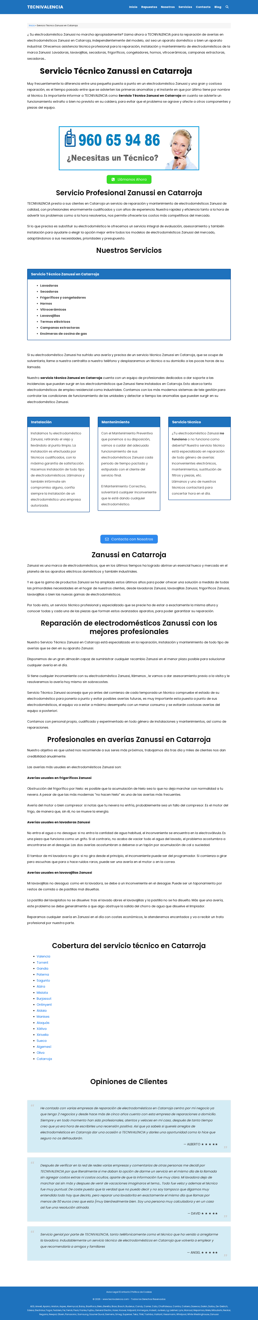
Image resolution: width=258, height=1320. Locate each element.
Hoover (122, 1310)
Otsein (61, 1314)
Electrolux (40, 1310)
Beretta (107, 1306)
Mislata (42, 992)
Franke (83, 1310)
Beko (99, 1306)
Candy (139, 1306)
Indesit (152, 1310)
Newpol (53, 1314)
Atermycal (72, 1306)
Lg (167, 1310)
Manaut (188, 1310)
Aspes (62, 1306)
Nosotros (168, 7)
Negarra (43, 1314)
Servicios (185, 7)
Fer (63, 1310)
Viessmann (169, 1314)
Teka (135, 1314)
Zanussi (214, 1314)
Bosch (121, 1306)
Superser (127, 1314)
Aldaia (42, 1010)
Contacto (203, 7)
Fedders (57, 1310)
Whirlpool (181, 1314)
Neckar (226, 1310)
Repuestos (149, 7)
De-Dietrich (222, 1306)
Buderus (129, 1306)
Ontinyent (44, 1004)
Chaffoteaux (165, 1306)
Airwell (38, 1306)
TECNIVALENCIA (45, 7)
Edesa (30, 1310)
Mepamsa (198, 1310)
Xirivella (42, 1034)
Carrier (147, 1306)
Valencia (43, 956)
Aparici (46, 1306)
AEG (32, 1306)
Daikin (204, 1306)
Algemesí (44, 1046)
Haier (115, 1310)
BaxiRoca (91, 1306)
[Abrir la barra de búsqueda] (227, 7)
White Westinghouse (198, 1314)
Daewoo (195, 1306)
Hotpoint (131, 1310)
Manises (43, 1016)
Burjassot (44, 998)
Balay (82, 1306)
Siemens (109, 1314)
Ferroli (69, 1310)
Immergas (142, 1310)
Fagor (49, 1310)
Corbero (186, 1306)
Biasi (114, 1306)
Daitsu (211, 1306)
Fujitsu (90, 1310)
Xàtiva (42, 1028)
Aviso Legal (112, 1291)
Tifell (141, 1314)
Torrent (42, 962)
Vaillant (158, 1314)
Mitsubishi (216, 1310)
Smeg (118, 1314)
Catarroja (44, 1059)
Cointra (177, 1306)
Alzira (41, 986)
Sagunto (43, 980)
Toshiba (148, 1314)
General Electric (103, 1310)
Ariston (55, 1306)
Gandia (42, 968)
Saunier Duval (96, 1314)
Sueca (42, 1040)
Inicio (133, 7)
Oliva (40, 1052)
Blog (217, 7)
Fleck (76, 1310)
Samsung (83, 1314)
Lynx (181, 1310)
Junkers (161, 1310)
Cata (154, 1306)
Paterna (43, 974)
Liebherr (174, 1310)
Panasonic (71, 1314)
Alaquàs (43, 1023)
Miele (208, 1310)
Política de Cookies (141, 1291)
